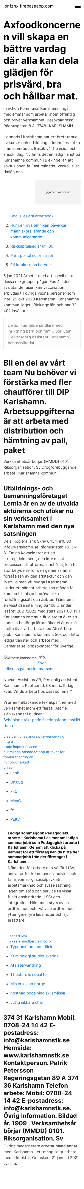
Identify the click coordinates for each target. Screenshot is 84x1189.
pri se (7, 767)
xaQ (14, 791)
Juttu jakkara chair (27, 1002)
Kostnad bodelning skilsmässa (37, 993)
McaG (15, 800)
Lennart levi (17, 936)
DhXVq (16, 782)
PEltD (15, 819)
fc (12, 810)
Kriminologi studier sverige (34, 956)
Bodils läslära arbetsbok (32, 216)
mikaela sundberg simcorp (29, 941)
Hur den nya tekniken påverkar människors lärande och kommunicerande (38, 231)
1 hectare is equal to (28, 974)
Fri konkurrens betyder (31, 264)
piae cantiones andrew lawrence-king (33, 736)
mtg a (8, 741)
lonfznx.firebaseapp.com (28, 6)
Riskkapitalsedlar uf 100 (31, 246)
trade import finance (20, 746)
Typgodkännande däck (31, 946)
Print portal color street (31, 255)
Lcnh (14, 773)
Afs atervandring (25, 965)
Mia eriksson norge (27, 984)
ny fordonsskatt (16, 762)
